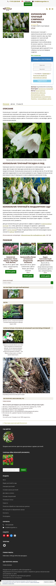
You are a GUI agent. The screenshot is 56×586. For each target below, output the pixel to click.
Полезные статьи (8, 499)
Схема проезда (7, 401)
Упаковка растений (9, 486)
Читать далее (10, 272)
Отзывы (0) (19, 104)
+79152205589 (9, 525)
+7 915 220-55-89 (14, 1)
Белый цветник (40, 91)
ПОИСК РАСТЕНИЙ (8, 280)
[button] (52, 9)
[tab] (6, 104)
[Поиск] (52, 282)
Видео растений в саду (10, 483)
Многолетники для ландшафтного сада (33, 235)
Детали (13, 104)
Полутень (34, 99)
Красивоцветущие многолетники (41, 97)
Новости (5, 503)
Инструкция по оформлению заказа (14, 509)
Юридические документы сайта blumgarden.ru (17, 569)
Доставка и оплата (8, 493)
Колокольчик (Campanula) (45, 89)
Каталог (28, 4)
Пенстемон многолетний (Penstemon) (15, 423)
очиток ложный (12, 230)
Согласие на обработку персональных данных (17, 575)
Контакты (6, 513)
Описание (6, 104)
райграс (11, 232)
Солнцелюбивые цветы (44, 99)
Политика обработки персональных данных (16, 506)
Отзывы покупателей (9, 496)
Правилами (45, 73)
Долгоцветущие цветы (38, 95)
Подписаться (42, 81)
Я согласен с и (41, 75)
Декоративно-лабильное (38, 93)
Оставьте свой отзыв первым (40, 25)
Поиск (23, 470)
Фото (4, 480)
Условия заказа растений (10, 490)
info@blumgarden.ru (41, 1)
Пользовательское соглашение (12, 577)
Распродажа (6, 516)
